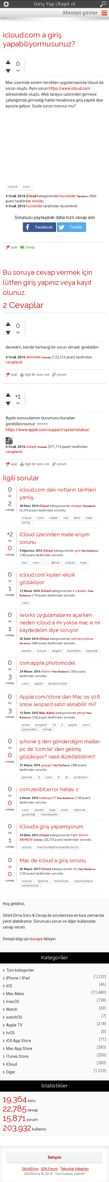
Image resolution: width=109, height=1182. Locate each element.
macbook (61, 881)
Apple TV (14, 1025)
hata (89, 518)
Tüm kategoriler (20, 970)
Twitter (76, 227)
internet (79, 810)
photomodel (57, 683)
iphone (27, 777)
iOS (9, 986)
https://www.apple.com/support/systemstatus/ (48, 429)
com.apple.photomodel (47, 663)
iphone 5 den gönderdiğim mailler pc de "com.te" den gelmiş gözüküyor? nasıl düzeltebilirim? (60, 749)
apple (38, 683)
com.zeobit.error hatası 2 (49, 789)
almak (47, 729)
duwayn (76, 506)
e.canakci (80, 591)
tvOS (10, 1033)
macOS (12, 1001)
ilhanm (46, 671)
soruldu (38, 201)
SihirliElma (30, 1169)
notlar (53, 518)
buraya (36, 939)
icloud (12, 187)
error (64, 810)
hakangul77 (47, 798)
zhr (75, 869)
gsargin (46, 765)
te (66, 777)
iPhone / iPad (18, 978)
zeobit (39, 810)
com (26, 187)
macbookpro (83, 881)
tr (59, 777)
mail (83, 563)
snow (26, 725)
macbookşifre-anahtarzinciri (58, 847)
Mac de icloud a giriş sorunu (53, 860)
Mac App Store (19, 1048)
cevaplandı (14, 362)
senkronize (30, 885)
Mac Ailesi (47, 713)
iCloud (31, 196)
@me (55, 563)
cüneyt (31, 447)
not (65, 518)
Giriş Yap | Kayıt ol (54, 4)
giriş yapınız (41, 282)
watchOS (14, 1017)
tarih (77, 518)
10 (54, 725)
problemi (80, 777)
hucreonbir (67, 196)
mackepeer (49, 814)
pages (56, 651)
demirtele (33, 357)
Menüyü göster (80, 13)
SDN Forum (49, 1169)
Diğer (10, 1072)
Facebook (44, 227)
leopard (41, 725)
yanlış (26, 522)
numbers (73, 651)
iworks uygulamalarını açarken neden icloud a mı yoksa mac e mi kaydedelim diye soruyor (60, 622)
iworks (26, 651)
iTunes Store (17, 1056)
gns (77, 551)
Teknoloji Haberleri (74, 1169)
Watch (11, 1009)
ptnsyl (81, 713)
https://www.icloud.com (69, 88)
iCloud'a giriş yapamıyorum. (52, 826)
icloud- (27, 881)
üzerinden (29, 729)
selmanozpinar (82, 639)
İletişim (54, 1157)
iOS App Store (18, 1040)
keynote (92, 651)
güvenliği (28, 814)
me (24, 563)
